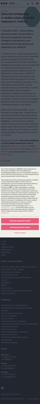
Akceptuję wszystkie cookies (20, 227)
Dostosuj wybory (20, 233)
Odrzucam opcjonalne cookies (20, 221)
